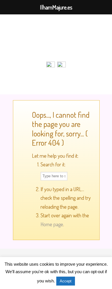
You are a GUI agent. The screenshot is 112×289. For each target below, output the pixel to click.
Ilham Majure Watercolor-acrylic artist (56, 37)
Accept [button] (66, 281)
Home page (51, 224)
